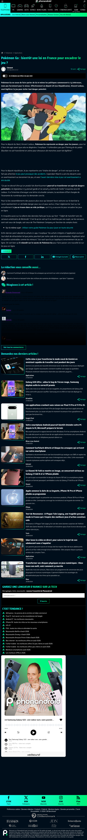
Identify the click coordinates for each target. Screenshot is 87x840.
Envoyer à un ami (61, 256)
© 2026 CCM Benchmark (48, 811)
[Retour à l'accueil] (44, 1)
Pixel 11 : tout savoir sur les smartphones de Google (24, 616)
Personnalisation (41, 14)
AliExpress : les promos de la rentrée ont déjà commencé (26, 613)
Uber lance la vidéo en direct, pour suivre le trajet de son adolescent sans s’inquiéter (51, 541)
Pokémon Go (6, 251)
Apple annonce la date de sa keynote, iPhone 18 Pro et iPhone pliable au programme (54, 492)
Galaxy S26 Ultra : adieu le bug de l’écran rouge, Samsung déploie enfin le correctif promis (52, 383)
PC (13, 9)
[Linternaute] (74, 821)
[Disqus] (43, 317)
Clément (10, 67)
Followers (26, 802)
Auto (26, 9)
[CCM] (33, 821)
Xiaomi (28, 484)
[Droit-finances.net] (12, 825)
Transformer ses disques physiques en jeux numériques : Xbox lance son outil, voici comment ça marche (54, 564)
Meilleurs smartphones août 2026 (18, 650)
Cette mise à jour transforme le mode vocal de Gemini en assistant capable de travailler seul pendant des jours (51, 360)
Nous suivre (79, 256)
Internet (28, 464)
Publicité (44, 809)
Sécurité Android (65, 14)
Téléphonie (5, 9)
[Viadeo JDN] (54, 825)
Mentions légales (53, 809)
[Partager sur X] (9, 257)
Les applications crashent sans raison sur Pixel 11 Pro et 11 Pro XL (55, 405)
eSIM (75, 10)
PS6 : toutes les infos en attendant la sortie (21, 628)
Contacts (37, 809)
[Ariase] (74, 825)
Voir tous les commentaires (14, 347)
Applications (18, 53)
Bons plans (41, 9)
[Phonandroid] (5, 833)
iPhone (28, 507)
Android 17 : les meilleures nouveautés (20, 619)
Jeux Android (16, 14)
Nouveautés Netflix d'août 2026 (17, 631)
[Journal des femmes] (12, 821)
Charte (78, 809)
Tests (27, 533)
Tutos (50, 9)
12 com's (73, 69)
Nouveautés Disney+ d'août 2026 (18, 634)
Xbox (27, 579)
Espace (33, 9)
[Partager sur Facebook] (26, 257)
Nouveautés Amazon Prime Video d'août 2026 (22, 637)
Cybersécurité (66, 9)
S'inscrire (43, 601)
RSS (78, 802)
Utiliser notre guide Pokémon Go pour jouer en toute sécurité (47, 227)
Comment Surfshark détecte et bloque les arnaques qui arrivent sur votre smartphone (55, 449)
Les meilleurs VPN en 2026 (15, 653)
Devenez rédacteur (27, 809)
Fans (8, 802)
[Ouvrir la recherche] (84, 1)
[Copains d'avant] (33, 825)
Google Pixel (30, 418)
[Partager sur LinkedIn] (42, 257)
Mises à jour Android (28, 14)
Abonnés (43, 802)
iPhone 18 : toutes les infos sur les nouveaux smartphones (27, 622)
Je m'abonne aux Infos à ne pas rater (21, 76)
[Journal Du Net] (54, 821)
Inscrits (61, 802)
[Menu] (2, 1)
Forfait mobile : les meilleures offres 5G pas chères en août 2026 (29, 644)
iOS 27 (8, 625)
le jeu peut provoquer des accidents (31, 173)
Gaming (20, 9)
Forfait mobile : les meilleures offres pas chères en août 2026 (28, 647)
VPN (56, 9)
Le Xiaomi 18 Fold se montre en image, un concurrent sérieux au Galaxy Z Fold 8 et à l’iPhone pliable (55, 472)
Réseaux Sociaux (53, 14)
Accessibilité (35, 811)
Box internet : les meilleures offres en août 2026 (23, 640)
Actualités (29, 398)
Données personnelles (68, 809)
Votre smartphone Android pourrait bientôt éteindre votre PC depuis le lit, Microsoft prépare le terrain (54, 426)
